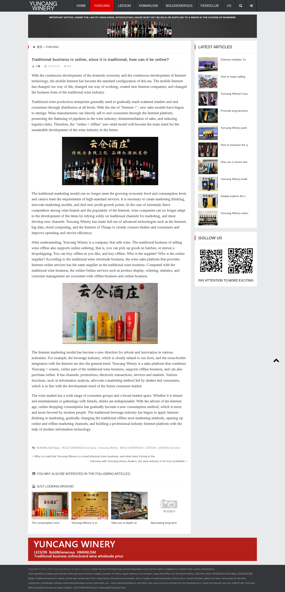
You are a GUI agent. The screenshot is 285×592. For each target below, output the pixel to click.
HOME (81, 5)
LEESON (124, 5)
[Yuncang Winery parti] (208, 132)
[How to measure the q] (208, 150)
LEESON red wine (169, 447)
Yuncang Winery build (234, 179)
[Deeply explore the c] (208, 201)
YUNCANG (102, 5)
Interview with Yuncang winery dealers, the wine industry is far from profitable (138, 461)
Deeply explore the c (233, 196)
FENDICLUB (210, 5)
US (229, 5)
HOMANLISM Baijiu (48, 447)
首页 (39, 46)
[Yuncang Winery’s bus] (208, 98)
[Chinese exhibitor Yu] (208, 64)
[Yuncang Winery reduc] (208, 218)
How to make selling (233, 76)
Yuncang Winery (108, 447)
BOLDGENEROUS (179, 5)
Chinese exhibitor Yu (233, 59)
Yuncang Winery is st (84, 522)
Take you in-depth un (124, 522)
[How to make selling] (208, 81)
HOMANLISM (148, 5)
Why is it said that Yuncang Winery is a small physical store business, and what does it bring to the (93, 456)
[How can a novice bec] (208, 167)
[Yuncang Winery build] (208, 184)
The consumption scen (46, 522)
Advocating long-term (164, 522)
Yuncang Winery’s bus (234, 93)
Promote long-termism (234, 110)
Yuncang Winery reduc (234, 213)
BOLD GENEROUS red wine (79, 447)
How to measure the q (234, 144)
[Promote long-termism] (208, 115)
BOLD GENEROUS (131, 447)
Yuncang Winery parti (234, 127)
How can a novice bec (234, 161)
